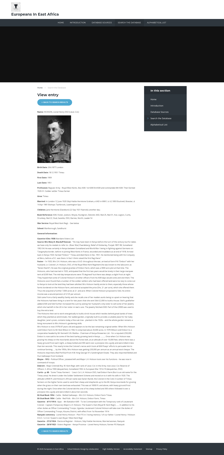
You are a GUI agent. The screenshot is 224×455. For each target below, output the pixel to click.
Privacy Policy (161, 449)
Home (40, 87)
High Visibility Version (111, 449)
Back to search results (55, 102)
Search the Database (57, 87)
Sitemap (149, 449)
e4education (94, 449)
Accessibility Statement (132, 449)
